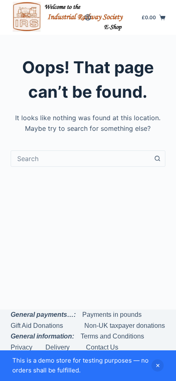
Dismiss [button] (157, 365)
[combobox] (80, 158)
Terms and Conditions (112, 336)
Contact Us (102, 347)
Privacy (21, 347)
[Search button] (157, 158)
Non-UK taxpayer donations (124, 325)
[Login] (88, 17)
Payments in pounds (112, 314)
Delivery (57, 347)
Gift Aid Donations (37, 325)
